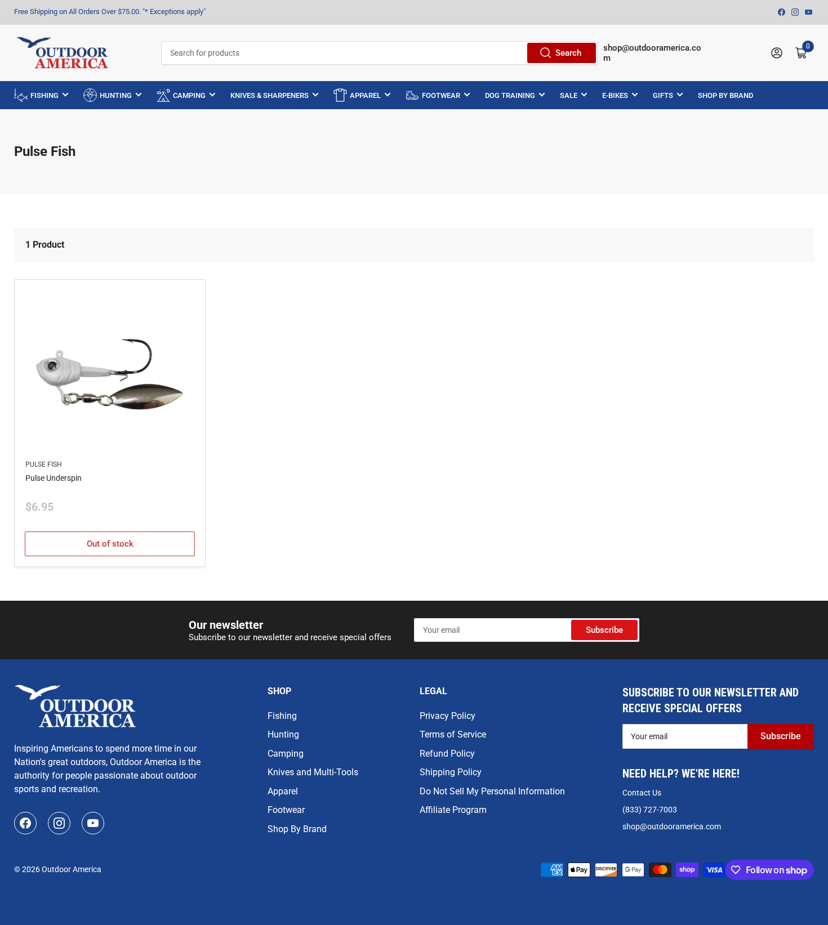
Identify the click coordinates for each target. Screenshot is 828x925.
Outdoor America (71, 869)
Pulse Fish (43, 464)
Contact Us (641, 792)
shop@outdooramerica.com (671, 826)
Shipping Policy (451, 772)
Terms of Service (453, 734)
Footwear (286, 810)
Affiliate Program (453, 810)
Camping (286, 753)
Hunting (283, 734)
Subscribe (604, 630)
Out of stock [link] (110, 544)
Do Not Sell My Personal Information (492, 791)
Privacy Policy (447, 715)
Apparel (283, 791)
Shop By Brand (297, 829)
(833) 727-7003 (649, 809)
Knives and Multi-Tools (313, 772)
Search (568, 53)
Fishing (282, 715)
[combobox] (379, 53)
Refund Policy (447, 753)
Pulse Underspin (53, 477)
